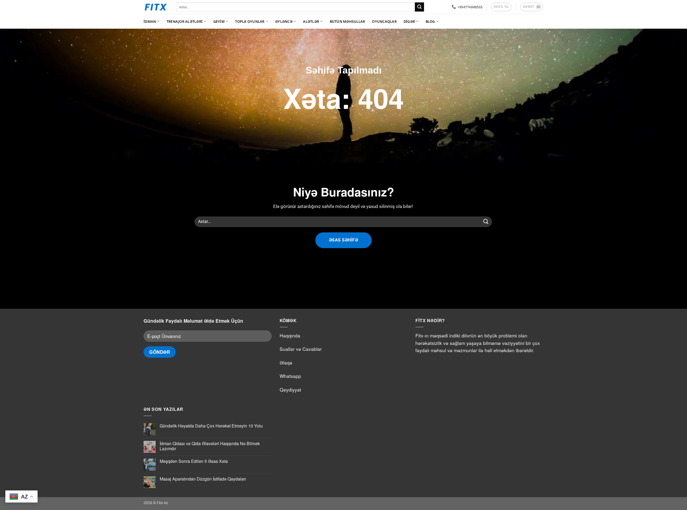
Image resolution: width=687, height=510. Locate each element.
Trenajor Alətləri (185, 21)
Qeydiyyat (290, 389)
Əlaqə (286, 362)
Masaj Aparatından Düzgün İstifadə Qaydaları (203, 478)
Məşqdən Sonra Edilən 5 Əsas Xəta (194, 461)
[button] (531, 7)
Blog (430, 21)
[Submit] (419, 7)
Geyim (219, 21)
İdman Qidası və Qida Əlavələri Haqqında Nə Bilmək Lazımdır (210, 446)
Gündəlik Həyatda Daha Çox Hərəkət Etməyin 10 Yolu (211, 425)
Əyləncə (284, 21)
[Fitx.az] (156, 7)
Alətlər (311, 21)
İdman (150, 21)
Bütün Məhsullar (347, 21)
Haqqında (290, 335)
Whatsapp (290, 376)
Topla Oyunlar (249, 21)
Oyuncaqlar (384, 21)
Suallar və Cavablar (301, 348)
